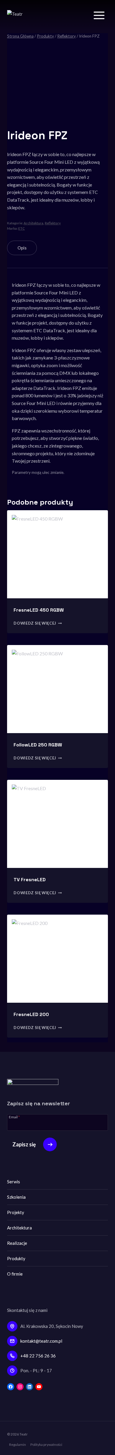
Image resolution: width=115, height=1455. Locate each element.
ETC (21, 228)
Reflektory (53, 223)
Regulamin (17, 1444)
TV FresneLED (30, 879)
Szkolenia (16, 1197)
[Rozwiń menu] (99, 15)
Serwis (13, 1181)
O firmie (15, 1273)
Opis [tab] (22, 247)
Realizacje (17, 1243)
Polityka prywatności (46, 1444)
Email (14, 1117)
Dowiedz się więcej (35, 623)
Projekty (15, 1212)
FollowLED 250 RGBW (38, 745)
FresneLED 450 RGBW (39, 610)
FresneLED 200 (31, 1014)
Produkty (16, 1258)
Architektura (33, 223)
